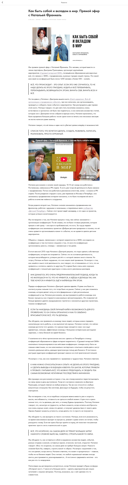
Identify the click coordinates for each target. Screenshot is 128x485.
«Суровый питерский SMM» (51, 73)
